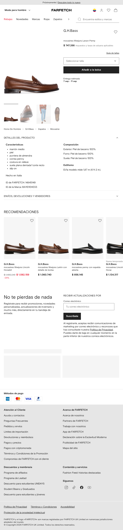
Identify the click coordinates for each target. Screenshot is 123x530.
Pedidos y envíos (13, 426)
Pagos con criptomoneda (17, 448)
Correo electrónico (72, 301)
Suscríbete (72, 316)
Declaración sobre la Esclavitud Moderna (85, 437)
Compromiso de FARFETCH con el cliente (26, 459)
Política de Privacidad (101, 329)
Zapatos (42, 129)
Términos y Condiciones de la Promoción (26, 453)
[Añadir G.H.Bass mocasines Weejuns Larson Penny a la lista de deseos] (115, 32)
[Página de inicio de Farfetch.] (61, 10)
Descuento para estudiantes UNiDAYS (24, 483)
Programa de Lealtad (15, 478)
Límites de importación (16, 431)
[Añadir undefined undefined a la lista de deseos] (31, 220)
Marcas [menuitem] (36, 19)
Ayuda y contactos (14, 415)
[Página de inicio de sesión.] (101, 10)
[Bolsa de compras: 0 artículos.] (115, 10)
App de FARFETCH (73, 431)
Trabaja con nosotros (74, 426)
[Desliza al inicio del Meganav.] (68, 19)
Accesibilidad (68, 507)
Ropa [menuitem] (46, 19)
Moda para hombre (15, 10)
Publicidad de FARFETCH (76, 442)
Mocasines (55, 129)
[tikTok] (74, 487)
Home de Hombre (12, 129)
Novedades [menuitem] (22, 19)
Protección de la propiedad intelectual (24, 512)
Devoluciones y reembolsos (18, 437)
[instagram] (66, 487)
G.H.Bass (29, 129)
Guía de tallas (112, 53)
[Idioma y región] (94, 10)
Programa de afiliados (15, 472)
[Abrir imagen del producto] (32, 65)
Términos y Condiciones (44, 507)
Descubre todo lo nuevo (69, 2)
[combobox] (91, 60)
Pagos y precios (12, 442)
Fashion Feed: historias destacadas (82, 472)
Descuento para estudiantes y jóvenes (24, 494)
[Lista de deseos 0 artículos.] (108, 10)
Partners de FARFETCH (75, 421)
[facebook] (81, 487)
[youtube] (89, 487)
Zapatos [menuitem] (57, 19)
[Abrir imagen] (11, 114)
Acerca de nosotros (73, 415)
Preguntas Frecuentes (16, 421)
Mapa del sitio (70, 448)
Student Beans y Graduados (19, 489)
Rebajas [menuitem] (8, 19)
